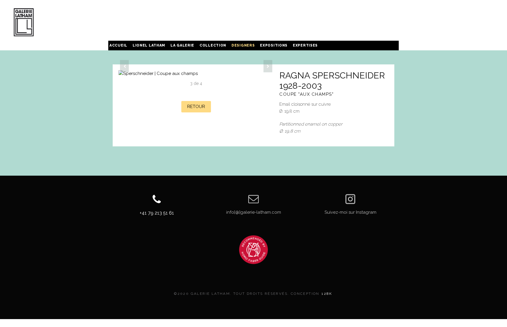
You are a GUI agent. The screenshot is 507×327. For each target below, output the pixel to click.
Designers (243, 45)
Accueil (118, 45)
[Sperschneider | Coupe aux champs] (196, 73)
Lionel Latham (149, 45)
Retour (196, 106)
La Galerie (182, 45)
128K (327, 294)
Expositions (274, 45)
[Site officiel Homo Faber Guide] (253, 249)
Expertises (305, 45)
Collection (213, 45)
